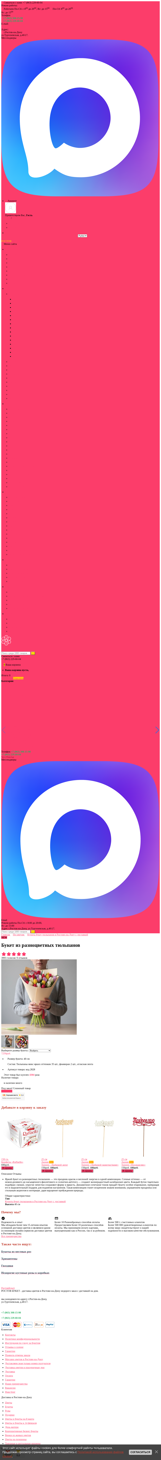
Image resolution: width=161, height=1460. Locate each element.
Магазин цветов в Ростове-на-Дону (24, 1359)
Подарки (9, 1415)
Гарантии (10, 1351)
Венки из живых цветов (18, 1435)
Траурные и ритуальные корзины (23, 1443)
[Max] (79, 195)
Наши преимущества (16, 1383)
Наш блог (10, 1392)
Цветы (8, 1402)
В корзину (6, 1091)
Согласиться (140, 1452)
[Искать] (33, 653)
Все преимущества (11, 1236)
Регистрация (19, 218)
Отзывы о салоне (14, 1347)
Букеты (9, 1406)
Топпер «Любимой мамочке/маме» (100, 1165)
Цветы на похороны (16, 1439)
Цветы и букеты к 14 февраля (21, 1423)
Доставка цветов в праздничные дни (24, 1367)
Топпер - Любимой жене (54, 1165)
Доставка (10, 1371)
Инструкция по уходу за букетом (22, 1343)
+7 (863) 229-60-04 (13, 21)
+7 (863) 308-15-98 (13, 18)
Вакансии (10, 1388)
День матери (12, 1427)
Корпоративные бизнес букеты (21, 1431)
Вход (7, 218)
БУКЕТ (10, 241)
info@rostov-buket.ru (14, 26)
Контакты (10, 1335)
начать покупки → (39, 670)
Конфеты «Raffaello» (12, 1162)
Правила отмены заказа (17, 1355)
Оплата (9, 1375)
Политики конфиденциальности (22, 1339)
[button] (157, 730)
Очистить (18, 678)
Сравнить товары (20, 227)
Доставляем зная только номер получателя (27, 1363)
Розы (7, 1410)
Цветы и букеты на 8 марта (19, 1419)
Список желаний (20, 223)
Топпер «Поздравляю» (133, 1165)
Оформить (6, 678)
